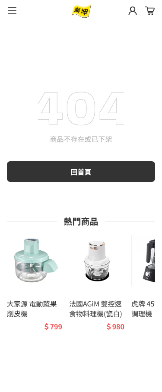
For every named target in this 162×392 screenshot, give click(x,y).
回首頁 (80, 171)
